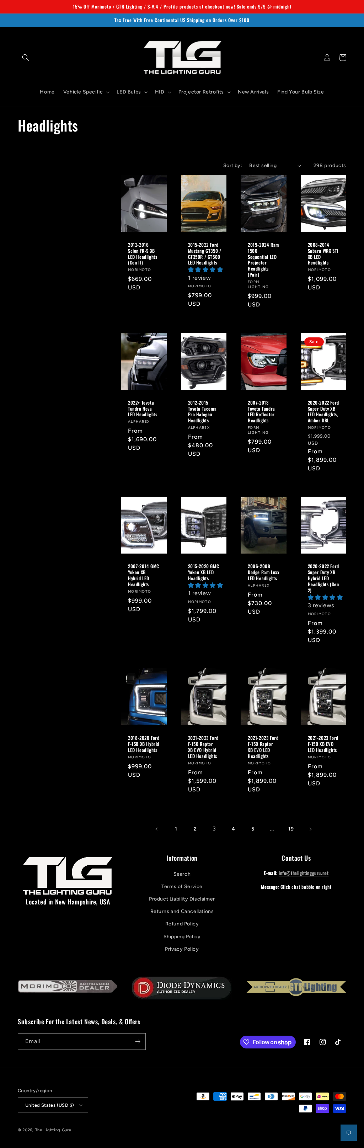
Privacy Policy (182, 949)
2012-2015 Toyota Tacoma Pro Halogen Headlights (202, 412)
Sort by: (232, 165)
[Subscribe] (137, 1041)
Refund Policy (182, 924)
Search (182, 874)
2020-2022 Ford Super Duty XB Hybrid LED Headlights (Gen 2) (323, 578)
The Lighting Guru (53, 1130)
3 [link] (214, 828)
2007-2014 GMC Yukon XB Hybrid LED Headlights (143, 575)
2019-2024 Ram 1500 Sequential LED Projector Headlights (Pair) (263, 260)
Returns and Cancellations (182, 911)
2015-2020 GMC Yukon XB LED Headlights (203, 572)
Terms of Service (182, 886)
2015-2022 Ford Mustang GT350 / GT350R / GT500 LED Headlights (204, 254)
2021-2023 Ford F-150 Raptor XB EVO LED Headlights (263, 747)
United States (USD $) (49, 1105)
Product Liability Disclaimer (182, 899)
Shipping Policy (182, 937)
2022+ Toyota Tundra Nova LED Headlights (142, 409)
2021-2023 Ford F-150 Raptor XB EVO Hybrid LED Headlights (203, 747)
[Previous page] (157, 829)
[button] (25, 57)
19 (291, 829)
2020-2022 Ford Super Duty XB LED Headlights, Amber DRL (323, 412)
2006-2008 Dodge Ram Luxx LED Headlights (263, 572)
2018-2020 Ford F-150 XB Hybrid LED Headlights (143, 744)
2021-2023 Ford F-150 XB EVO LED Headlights (323, 744)
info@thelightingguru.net (303, 872)
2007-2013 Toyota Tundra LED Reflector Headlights (261, 412)
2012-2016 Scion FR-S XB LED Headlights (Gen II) (142, 254)
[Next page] (310, 829)
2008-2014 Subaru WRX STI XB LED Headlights (323, 254)
